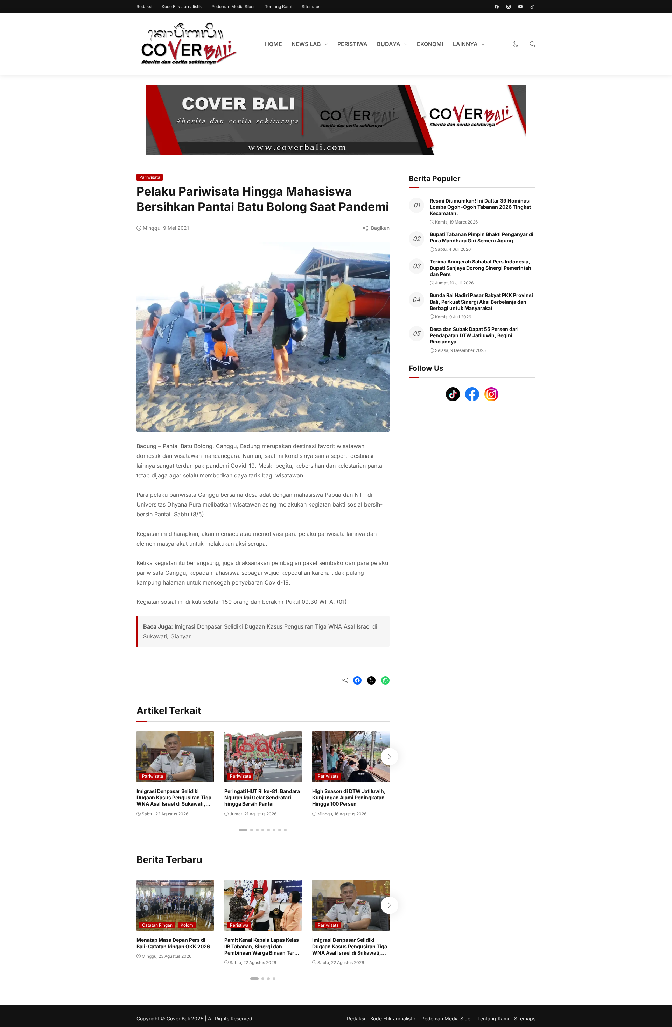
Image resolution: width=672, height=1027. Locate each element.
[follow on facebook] (496, 6)
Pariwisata (149, 177)
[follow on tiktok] (532, 6)
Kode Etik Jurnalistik (182, 6)
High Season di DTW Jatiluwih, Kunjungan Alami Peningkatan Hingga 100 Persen (349, 797)
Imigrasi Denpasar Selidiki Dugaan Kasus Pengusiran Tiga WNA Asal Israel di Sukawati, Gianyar (173, 800)
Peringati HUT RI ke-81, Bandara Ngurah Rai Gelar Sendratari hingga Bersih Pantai (262, 797)
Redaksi (144, 6)
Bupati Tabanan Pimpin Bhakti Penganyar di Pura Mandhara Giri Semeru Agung (481, 237)
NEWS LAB (306, 44)
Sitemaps (311, 6)
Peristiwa (239, 925)
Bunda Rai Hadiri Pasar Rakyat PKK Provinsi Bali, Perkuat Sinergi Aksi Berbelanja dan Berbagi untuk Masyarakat (481, 301)
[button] (515, 44)
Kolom (187, 925)
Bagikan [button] (380, 228)
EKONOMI (430, 44)
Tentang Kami (278, 6)
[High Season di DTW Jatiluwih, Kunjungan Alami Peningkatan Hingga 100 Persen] (351, 777)
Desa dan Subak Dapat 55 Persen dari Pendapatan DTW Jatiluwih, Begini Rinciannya (474, 335)
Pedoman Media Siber (233, 6)
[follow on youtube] (520, 6)
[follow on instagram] (508, 6)
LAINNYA (465, 44)
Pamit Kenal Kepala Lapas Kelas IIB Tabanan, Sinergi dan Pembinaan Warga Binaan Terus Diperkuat (262, 949)
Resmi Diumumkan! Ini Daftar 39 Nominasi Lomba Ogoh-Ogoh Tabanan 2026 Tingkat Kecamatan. (480, 207)
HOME (273, 44)
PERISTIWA (352, 44)
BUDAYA (388, 44)
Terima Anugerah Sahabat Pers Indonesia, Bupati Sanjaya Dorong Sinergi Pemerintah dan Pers (480, 267)
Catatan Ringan (157, 925)
